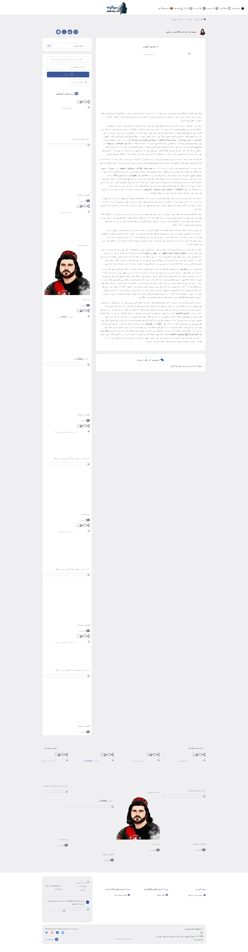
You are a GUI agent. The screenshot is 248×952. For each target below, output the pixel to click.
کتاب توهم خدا (120, 895)
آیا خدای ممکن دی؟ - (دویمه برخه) (73, 569)
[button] (75, 32)
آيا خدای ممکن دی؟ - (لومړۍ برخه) (73, 670)
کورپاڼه (198, 19)
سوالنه (86, 299)
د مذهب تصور (84, 245)
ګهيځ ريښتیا (83, 195)
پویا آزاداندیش (121, 938)
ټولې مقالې (51, 748)
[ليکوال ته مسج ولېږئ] (58, 32)
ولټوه (66, 74)
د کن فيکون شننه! (81, 139)
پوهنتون (85, 514)
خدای (189, 19)
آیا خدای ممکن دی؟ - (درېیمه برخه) (72, 458)
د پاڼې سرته (49, 939)
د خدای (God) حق (82, 359)
